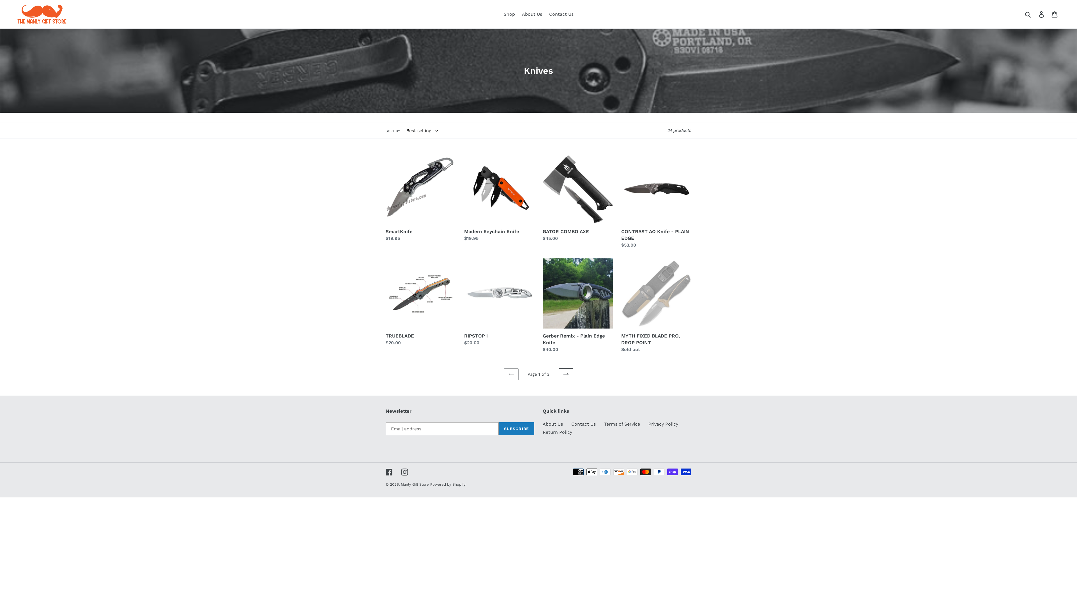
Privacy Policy (663, 424)
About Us (553, 424)
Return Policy (557, 432)
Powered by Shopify (448, 484)
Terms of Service (622, 424)
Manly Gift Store (415, 484)
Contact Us (583, 424)
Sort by (393, 131)
